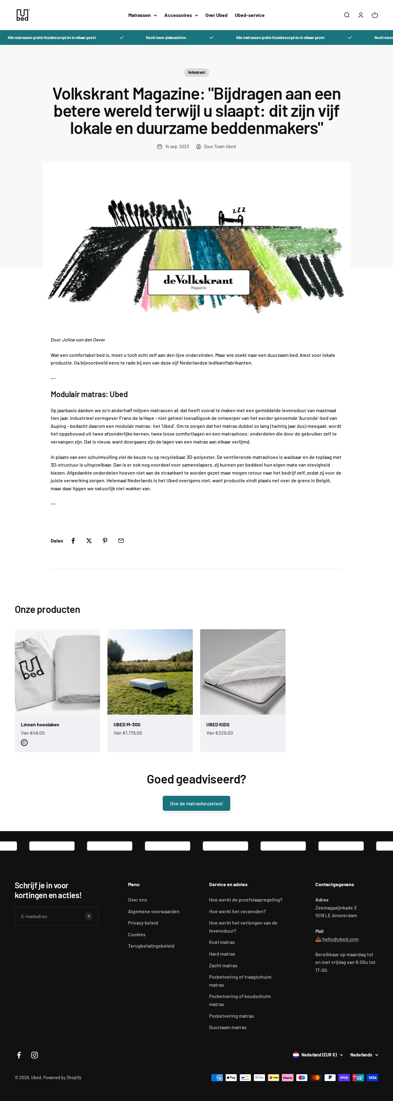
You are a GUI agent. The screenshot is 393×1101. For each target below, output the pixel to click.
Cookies (137, 934)
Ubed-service (250, 15)
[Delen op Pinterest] (105, 541)
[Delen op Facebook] (73, 541)
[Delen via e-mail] (121, 541)
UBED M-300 (127, 724)
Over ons (137, 899)
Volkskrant (196, 72)
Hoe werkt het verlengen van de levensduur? (243, 926)
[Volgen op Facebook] (19, 1055)
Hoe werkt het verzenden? (237, 911)
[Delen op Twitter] (89, 541)
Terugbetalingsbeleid (151, 946)
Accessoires (178, 15)
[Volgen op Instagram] (34, 1055)
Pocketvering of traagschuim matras (240, 981)
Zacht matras (223, 965)
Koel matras (222, 942)
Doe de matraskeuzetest (196, 803)
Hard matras (222, 954)
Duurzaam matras (228, 1027)
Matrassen (139, 15)
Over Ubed (216, 15)
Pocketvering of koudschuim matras (240, 1000)
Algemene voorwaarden (154, 911)
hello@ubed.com (340, 939)
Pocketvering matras (231, 1016)
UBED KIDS (218, 724)
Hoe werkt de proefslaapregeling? (245, 899)
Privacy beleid (143, 922)
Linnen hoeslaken (40, 724)
